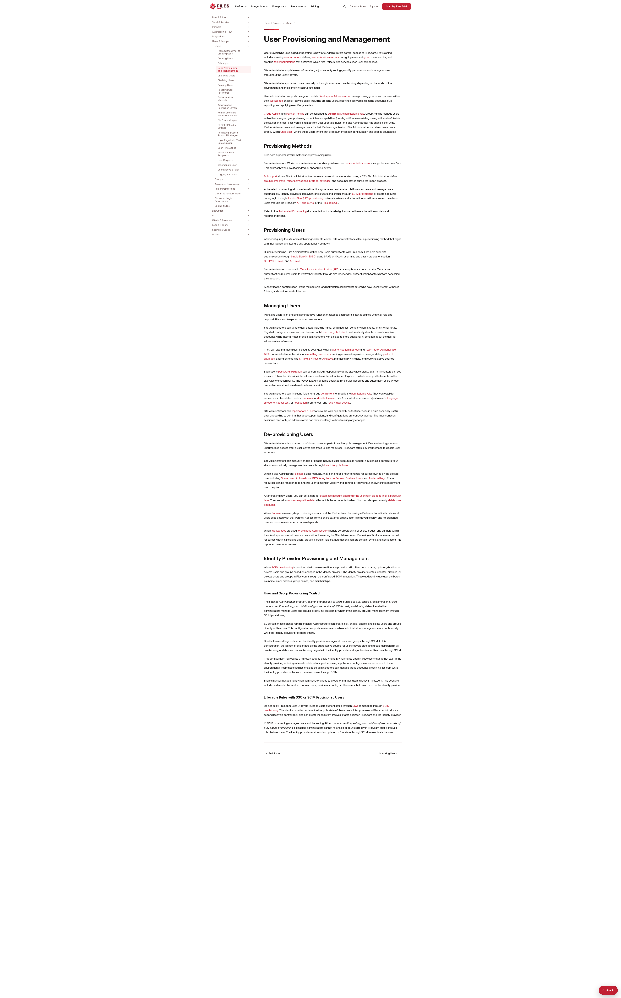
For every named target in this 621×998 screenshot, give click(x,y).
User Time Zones (227, 147)
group (367, 57)
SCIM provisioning (362, 193)
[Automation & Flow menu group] (248, 31)
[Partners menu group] (248, 27)
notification (300, 402)
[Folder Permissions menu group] (248, 188)
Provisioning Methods (288, 146)
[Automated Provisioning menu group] (248, 184)
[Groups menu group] (248, 179)
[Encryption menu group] (248, 210)
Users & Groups (220, 41)
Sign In (374, 6)
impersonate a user (303, 411)
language (392, 398)
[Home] (219, 6)
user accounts (292, 57)
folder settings (377, 478)
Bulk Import (223, 63)
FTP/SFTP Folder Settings (227, 126)
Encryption (217, 210)
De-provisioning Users (288, 434)
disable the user (326, 398)
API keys (295, 261)
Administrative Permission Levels (227, 106)
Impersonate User (227, 165)
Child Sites (286, 131)
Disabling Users (226, 80)
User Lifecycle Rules (229, 169)
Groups (219, 179)
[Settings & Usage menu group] (248, 229)
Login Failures (222, 205)
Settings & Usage (221, 229)
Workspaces (279, 530)
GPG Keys (318, 478)
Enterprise (278, 6)
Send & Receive (220, 22)
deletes (299, 473)
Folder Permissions (225, 188)
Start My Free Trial (396, 6)
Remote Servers (335, 478)
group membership (274, 180)
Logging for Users (227, 174)
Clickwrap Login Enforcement (223, 200)
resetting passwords (319, 354)
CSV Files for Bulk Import (228, 193)
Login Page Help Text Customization (229, 141)
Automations (303, 478)
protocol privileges (320, 180)
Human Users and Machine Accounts (227, 114)
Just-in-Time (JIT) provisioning (305, 198)
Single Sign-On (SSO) (303, 256)
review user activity (339, 402)
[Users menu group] (248, 46)
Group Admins (272, 113)
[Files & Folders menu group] (248, 17)
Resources (297, 6)
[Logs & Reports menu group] (248, 225)
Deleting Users (225, 85)
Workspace (276, 100)
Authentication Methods (225, 99)
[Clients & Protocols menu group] (248, 220)
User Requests (225, 160)
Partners (216, 27)
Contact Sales (358, 6)
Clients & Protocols (222, 220)
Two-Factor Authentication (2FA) (319, 269)
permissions (328, 393)
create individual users (357, 163)
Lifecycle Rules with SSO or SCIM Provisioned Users (304, 697)
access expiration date (301, 500)
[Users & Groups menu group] (248, 41)
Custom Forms (354, 478)
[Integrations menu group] (248, 36)
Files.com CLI (330, 202)
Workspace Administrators (335, 96)
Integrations (258, 6)
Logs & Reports (220, 225)
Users (218, 46)
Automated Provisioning (227, 184)
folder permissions (284, 62)
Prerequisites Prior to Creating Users (229, 52)
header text (282, 402)
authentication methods (325, 57)
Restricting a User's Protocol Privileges (228, 134)
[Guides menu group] (248, 234)
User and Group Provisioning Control (292, 593)
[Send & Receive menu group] (248, 22)
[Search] (344, 6)
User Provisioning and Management (228, 69)
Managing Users (282, 306)
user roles (307, 398)
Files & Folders (220, 17)
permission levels (361, 393)
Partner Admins (295, 113)
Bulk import (270, 176)
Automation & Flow (222, 31)
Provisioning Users (284, 230)
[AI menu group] (248, 215)
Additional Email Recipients (226, 154)
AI (213, 215)
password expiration (290, 371)
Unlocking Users (226, 75)
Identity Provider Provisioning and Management (316, 558)
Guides (216, 234)
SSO (355, 705)
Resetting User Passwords (225, 91)
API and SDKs (305, 202)
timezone (269, 402)
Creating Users (226, 58)
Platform (239, 6)
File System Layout (228, 120)
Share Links (287, 478)
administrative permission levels (346, 113)
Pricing (315, 6)
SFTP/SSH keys (273, 261)
